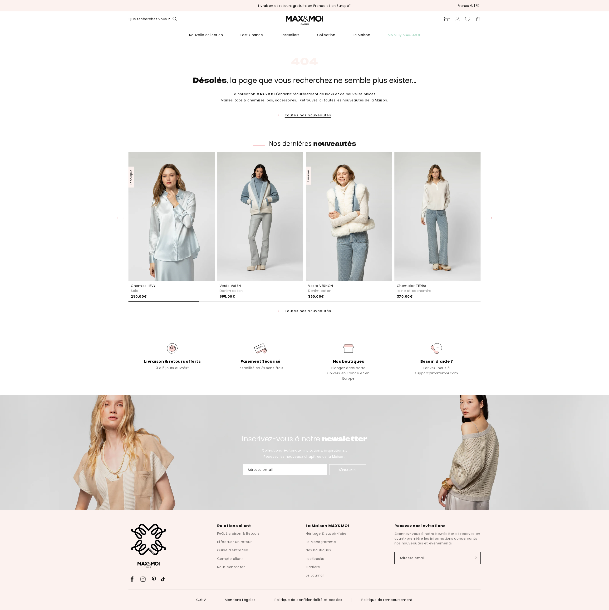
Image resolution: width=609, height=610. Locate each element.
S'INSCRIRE (348, 469)
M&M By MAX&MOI (404, 35)
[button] (152, 19)
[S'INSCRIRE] (475, 558)
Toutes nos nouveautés (308, 115)
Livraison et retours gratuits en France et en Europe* (304, 5)
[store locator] (447, 19)
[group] (172, 356)
